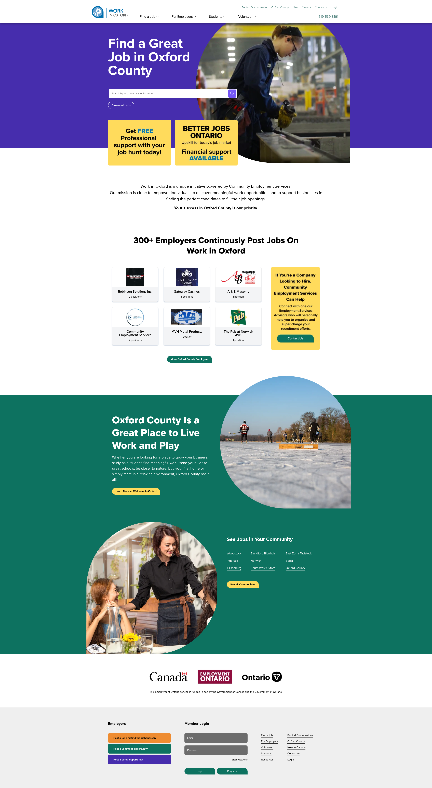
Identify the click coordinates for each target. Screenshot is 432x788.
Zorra (289, 561)
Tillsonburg (234, 568)
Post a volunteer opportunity (130, 749)
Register (232, 771)
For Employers (182, 17)
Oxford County (280, 7)
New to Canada (302, 7)
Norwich (256, 561)
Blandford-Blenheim (264, 553)
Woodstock (234, 553)
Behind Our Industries (254, 7)
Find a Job (147, 17)
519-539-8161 (328, 17)
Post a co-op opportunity (128, 759)
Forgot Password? (239, 759)
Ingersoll (232, 561)
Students (215, 17)
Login (335, 7)
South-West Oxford (263, 568)
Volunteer (245, 17)
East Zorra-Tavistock (299, 553)
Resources (267, 759)
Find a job (267, 735)
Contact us (321, 7)
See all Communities (242, 584)
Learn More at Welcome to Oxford (135, 491)
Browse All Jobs (121, 105)
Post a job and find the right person (134, 738)
